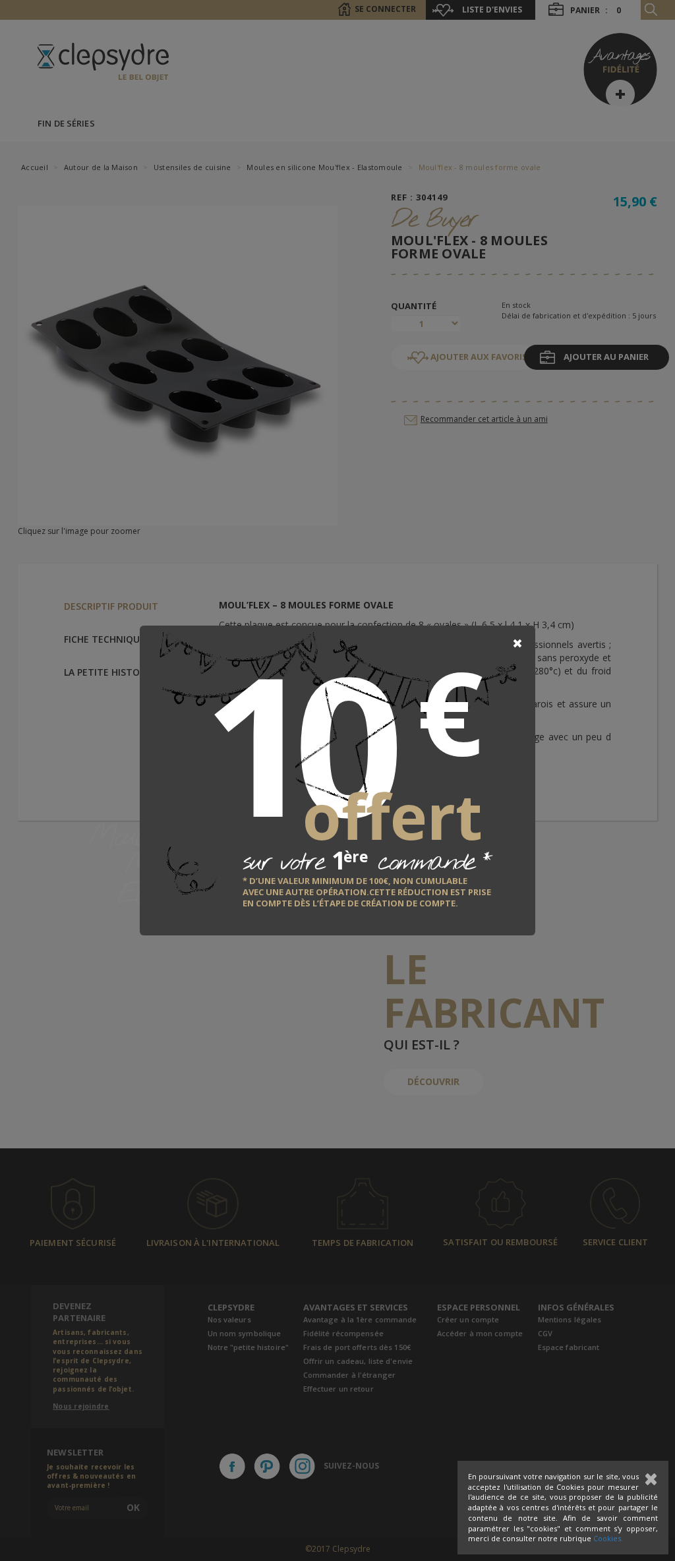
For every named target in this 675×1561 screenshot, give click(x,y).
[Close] (517, 643)
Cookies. (608, 1538)
